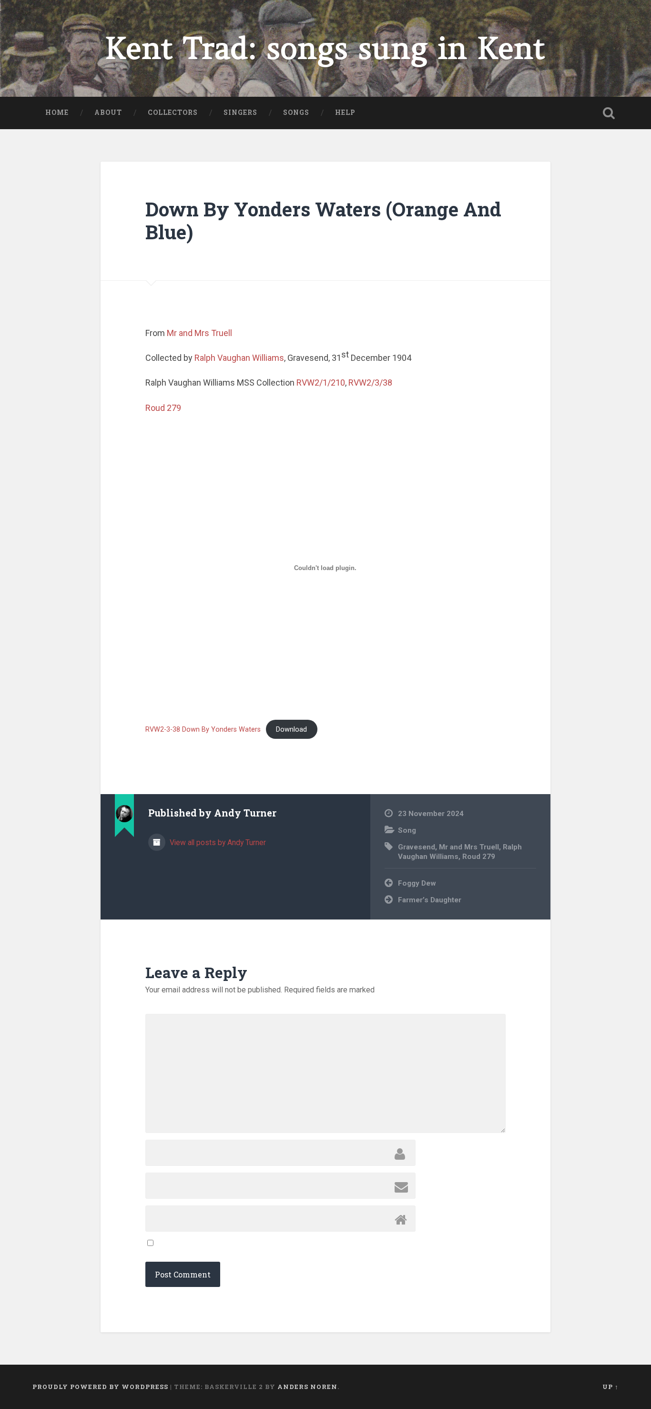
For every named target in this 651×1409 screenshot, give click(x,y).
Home (57, 112)
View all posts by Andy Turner (217, 842)
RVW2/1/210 (320, 383)
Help (345, 112)
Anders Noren (307, 1386)
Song (407, 830)
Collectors (173, 112)
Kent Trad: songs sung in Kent (325, 48)
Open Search (609, 113)
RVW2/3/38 (370, 383)
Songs (296, 112)
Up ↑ (610, 1386)
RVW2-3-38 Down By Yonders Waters (203, 729)
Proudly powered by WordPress (100, 1386)
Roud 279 (163, 408)
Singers (240, 112)
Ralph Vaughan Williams (239, 358)
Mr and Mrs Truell (199, 333)
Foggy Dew (417, 883)
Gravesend (416, 847)
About (108, 112)
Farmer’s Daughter (429, 900)
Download (291, 729)
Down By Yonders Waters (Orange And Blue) (323, 220)
